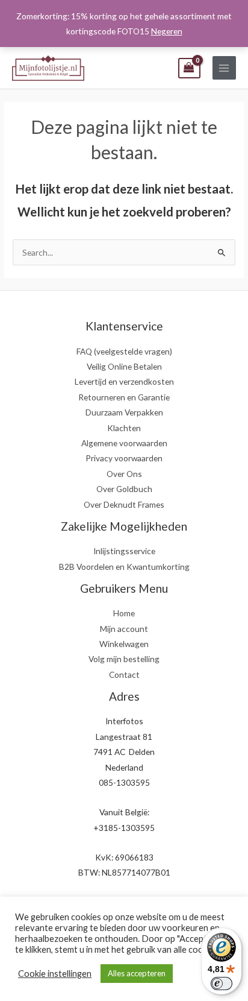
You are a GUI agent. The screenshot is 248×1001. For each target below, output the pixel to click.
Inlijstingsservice (124, 551)
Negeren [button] (166, 31)
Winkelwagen (124, 644)
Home (124, 613)
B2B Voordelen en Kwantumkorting (124, 566)
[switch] (221, 983)
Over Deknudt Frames (124, 504)
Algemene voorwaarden (124, 443)
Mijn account (124, 629)
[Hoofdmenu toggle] (224, 68)
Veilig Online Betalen (124, 366)
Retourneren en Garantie (124, 397)
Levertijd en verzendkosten (124, 381)
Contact (124, 674)
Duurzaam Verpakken (124, 412)
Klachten (124, 428)
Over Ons (124, 474)
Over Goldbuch (124, 489)
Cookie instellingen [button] (54, 973)
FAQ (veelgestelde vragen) (124, 351)
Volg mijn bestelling (124, 659)
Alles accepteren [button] (137, 973)
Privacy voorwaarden (124, 458)
